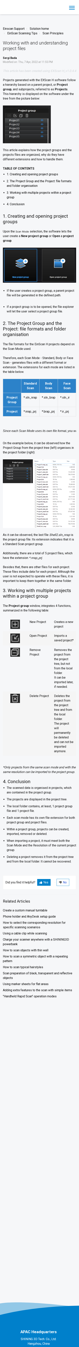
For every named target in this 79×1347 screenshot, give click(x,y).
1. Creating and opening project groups (32, 174)
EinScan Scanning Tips (22, 33)
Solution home (39, 28)
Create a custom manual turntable (25, 910)
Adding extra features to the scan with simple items (37, 990)
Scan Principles (53, 33)
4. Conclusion (16, 204)
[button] (71, 7)
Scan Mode (22, 231)
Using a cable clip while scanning (25, 933)
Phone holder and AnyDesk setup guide (29, 916)
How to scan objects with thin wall (25, 950)
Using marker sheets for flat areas (26, 984)
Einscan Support (14, 28)
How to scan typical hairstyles (23, 967)
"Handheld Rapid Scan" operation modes (30, 996)
